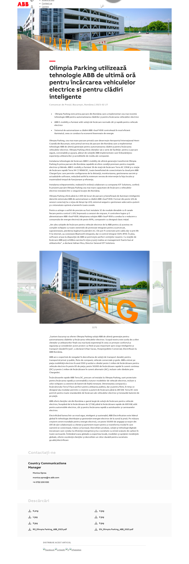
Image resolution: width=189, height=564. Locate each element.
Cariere (45, 6)
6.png (35, 511)
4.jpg (101, 511)
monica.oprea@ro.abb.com (46, 477)
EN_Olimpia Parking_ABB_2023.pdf (116, 529)
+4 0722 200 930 (41, 482)
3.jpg (35, 523)
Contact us (47, 3)
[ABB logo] (23, 4)
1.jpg (35, 517)
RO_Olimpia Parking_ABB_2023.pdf (50, 529)
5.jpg (101, 523)
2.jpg (101, 517)
